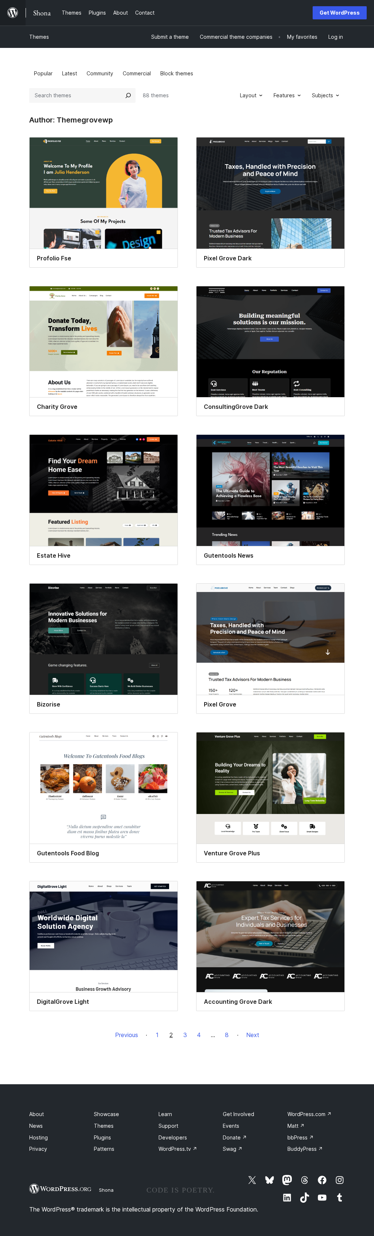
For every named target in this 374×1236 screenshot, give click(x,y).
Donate (235, 1137)
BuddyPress (305, 1149)
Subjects (322, 95)
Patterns (104, 1149)
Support (168, 1126)
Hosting (38, 1137)
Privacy (38, 1149)
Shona (106, 1190)
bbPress (300, 1137)
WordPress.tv (178, 1149)
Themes (39, 37)
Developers (173, 1137)
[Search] (128, 95)
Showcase (106, 1114)
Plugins (102, 1137)
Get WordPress (340, 13)
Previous (126, 1035)
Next (252, 1035)
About (36, 1114)
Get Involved (238, 1114)
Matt (296, 1126)
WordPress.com (309, 1114)
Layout (248, 95)
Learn (165, 1114)
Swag (233, 1149)
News (36, 1126)
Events (231, 1126)
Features (284, 95)
